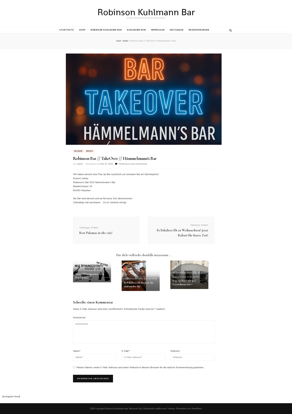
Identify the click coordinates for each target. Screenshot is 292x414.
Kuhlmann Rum (136, 30)
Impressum (158, 30)
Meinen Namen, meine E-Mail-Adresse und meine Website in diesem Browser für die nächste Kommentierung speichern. (140, 367)
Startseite (66, 30)
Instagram (177, 30)
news (89, 151)
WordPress (196, 408)
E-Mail (126, 351)
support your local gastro (186, 276)
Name (76, 351)
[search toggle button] (230, 30)
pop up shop (95, 270)
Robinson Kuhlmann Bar (146, 12)
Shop (82, 30)
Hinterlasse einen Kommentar (133, 163)
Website (175, 351)
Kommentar (79, 317)
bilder (78, 151)
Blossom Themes (166, 408)
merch (78, 270)
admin (80, 163)
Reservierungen (199, 30)
